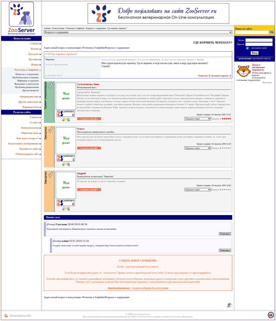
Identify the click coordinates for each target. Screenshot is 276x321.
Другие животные (28, 101)
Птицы (35, 64)
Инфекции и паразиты (28, 80)
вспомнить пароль (262, 58)
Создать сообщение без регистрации (150, 288)
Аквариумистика (29, 96)
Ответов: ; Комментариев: (214, 75)
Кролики (34, 59)
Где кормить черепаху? (117, 28)
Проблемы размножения (27, 87)
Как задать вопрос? (28, 138)
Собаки (34, 43)
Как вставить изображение (23, 143)
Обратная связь (30, 132)
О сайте (34, 122)
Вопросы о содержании (96, 28)
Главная (47, 28)
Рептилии (267, 82)
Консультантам (30, 127)
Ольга (80, 128)
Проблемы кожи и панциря (26, 77)
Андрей (81, 173)
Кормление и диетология (27, 84)
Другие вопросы (30, 90)
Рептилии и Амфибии (75, 28)
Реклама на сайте (29, 148)
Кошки (35, 48)
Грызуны (33, 53)
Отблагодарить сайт (27, 154)
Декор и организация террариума (258, 67)
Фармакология (30, 107)
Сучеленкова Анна (88, 84)
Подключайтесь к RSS (20, 315)
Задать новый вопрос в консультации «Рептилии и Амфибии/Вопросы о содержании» (87, 47)
